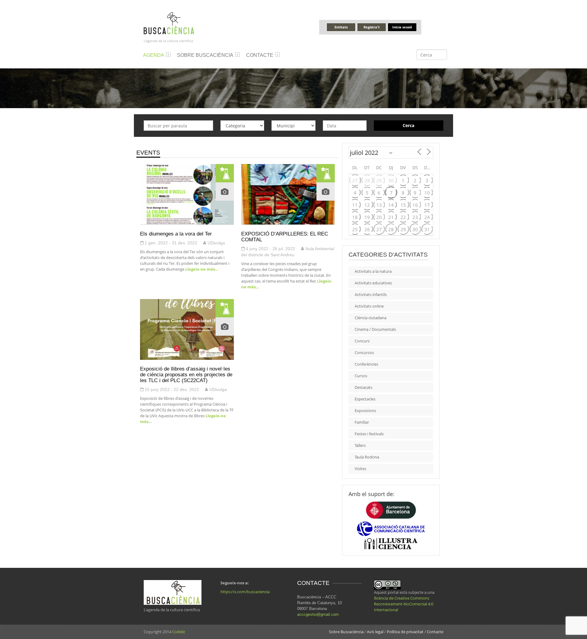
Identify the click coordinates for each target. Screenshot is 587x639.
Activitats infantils (371, 294)
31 (427, 229)
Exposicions (365, 410)
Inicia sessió (402, 27)
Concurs (362, 341)
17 (427, 205)
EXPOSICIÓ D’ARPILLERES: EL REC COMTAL (284, 237)
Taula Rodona (367, 457)
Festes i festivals (369, 433)
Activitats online (369, 306)
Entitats (341, 27)
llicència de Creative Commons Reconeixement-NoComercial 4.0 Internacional (403, 603)
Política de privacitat (405, 631)
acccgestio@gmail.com (318, 614)
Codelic (178, 631)
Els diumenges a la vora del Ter (176, 234)
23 (415, 217)
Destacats (363, 387)
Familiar (362, 422)
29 (379, 180)
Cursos (361, 375)
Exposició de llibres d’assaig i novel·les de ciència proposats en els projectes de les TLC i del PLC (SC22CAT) (186, 374)
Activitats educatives (373, 283)
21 (391, 217)
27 (355, 180)
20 (379, 217)
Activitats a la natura (373, 271)
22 (403, 217)
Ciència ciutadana (370, 317)
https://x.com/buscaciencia (245, 591)
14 (391, 205)
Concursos (364, 352)
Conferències (366, 364)
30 (391, 180)
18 (355, 217)
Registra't (372, 27)
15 (403, 205)
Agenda (153, 55)
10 (427, 193)
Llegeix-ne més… (201, 269)
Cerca (408, 125)
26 (367, 229)
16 (415, 205)
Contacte (259, 55)
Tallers (360, 445)
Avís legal (375, 631)
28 (367, 180)
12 (367, 205)
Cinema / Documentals (375, 329)
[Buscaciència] (169, 23)
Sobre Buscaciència (205, 55)
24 (427, 217)
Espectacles (365, 399)
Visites (360, 468)
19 (367, 217)
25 (355, 229)
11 (355, 205)
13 (379, 205)
